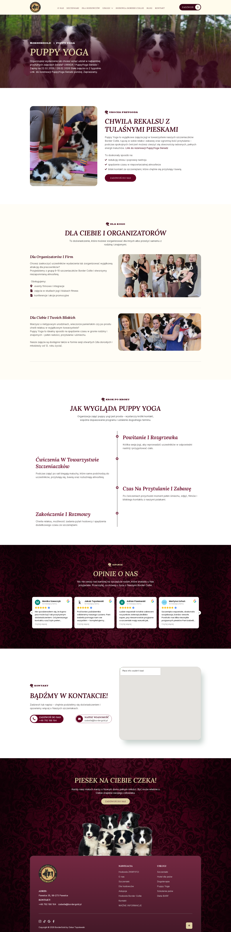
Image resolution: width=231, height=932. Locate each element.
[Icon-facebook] (53, 921)
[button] (199, 613)
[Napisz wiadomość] (79, 718)
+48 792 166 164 (47, 904)
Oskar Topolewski (77, 927)
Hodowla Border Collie (130, 8)
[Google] (49, 921)
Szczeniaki (73, 8)
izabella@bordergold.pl (70, 904)
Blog (149, 8)
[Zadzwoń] (198, 7)
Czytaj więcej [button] (41, 624)
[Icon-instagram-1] (40, 921)
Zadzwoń (188, 7)
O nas (60, 8)
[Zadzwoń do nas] (34, 718)
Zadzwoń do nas (50, 717)
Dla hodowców (91, 8)
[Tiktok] (44, 921)
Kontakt (160, 8)
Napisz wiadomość (96, 717)
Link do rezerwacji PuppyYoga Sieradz (146, 148)
